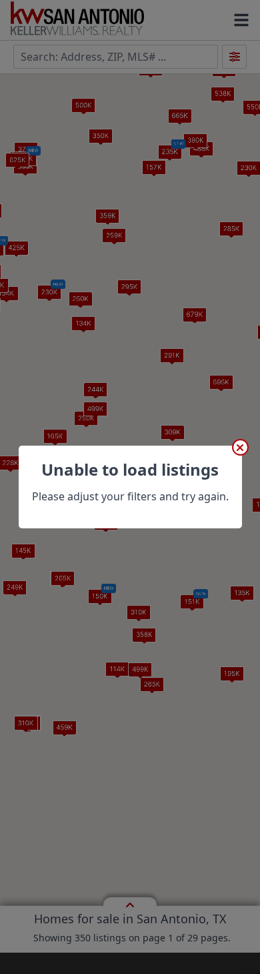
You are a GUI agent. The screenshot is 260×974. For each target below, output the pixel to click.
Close (240, 447)
